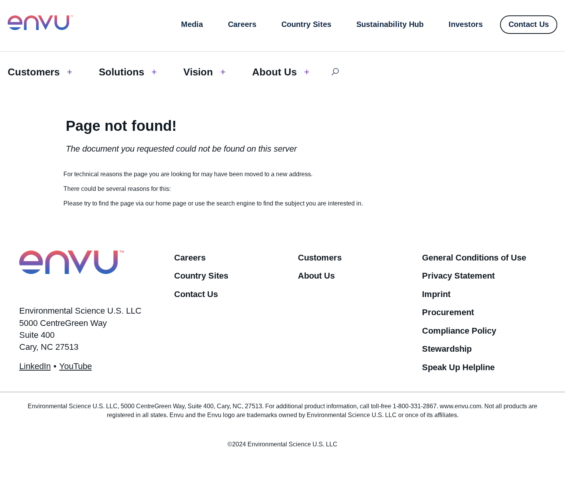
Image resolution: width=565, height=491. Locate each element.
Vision (198, 72)
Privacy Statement (458, 276)
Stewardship (447, 349)
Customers (34, 72)
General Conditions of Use (474, 257)
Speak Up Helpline (458, 367)
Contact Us (196, 294)
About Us (274, 72)
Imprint (436, 294)
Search (335, 71)
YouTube (75, 366)
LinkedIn (35, 366)
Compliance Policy (459, 331)
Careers (190, 257)
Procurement (448, 312)
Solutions (121, 72)
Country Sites (201, 276)
